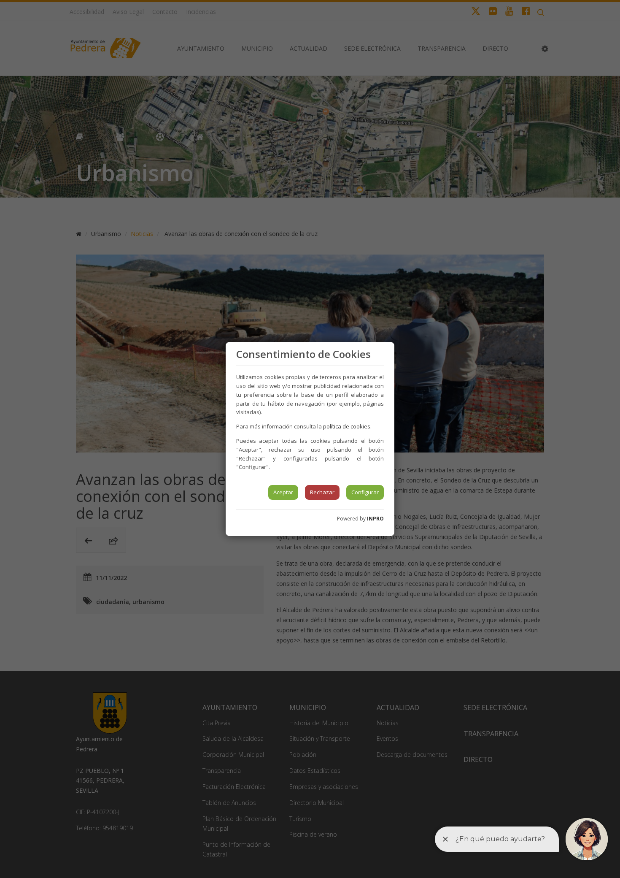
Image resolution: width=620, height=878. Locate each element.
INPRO (375, 518)
